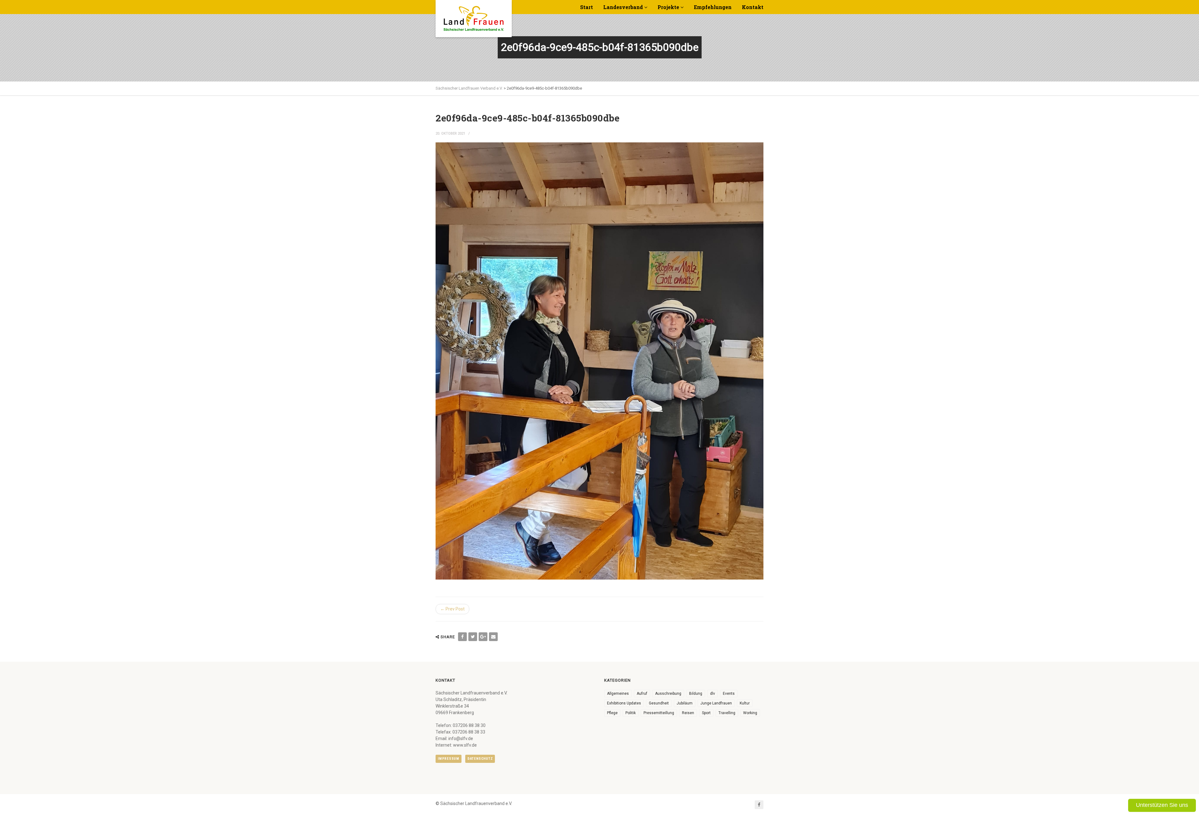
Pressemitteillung (659, 713)
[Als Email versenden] (493, 636)
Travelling (726, 713)
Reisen (688, 713)
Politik (630, 713)
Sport (706, 713)
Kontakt (752, 7)
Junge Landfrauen (716, 703)
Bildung (695, 693)
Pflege (612, 713)
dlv (712, 693)
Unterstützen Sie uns (1162, 805)
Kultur (745, 703)
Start (586, 7)
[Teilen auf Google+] (483, 636)
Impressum (448, 759)
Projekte (668, 7)
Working (750, 713)
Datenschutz (480, 759)
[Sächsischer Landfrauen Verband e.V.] (473, 16)
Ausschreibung (668, 693)
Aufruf (642, 693)
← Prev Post (452, 608)
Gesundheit (659, 703)
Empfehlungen (713, 7)
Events (729, 693)
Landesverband (623, 7)
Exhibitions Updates (624, 703)
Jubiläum (685, 703)
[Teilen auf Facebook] (462, 636)
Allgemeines (618, 693)
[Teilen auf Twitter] (472, 636)
